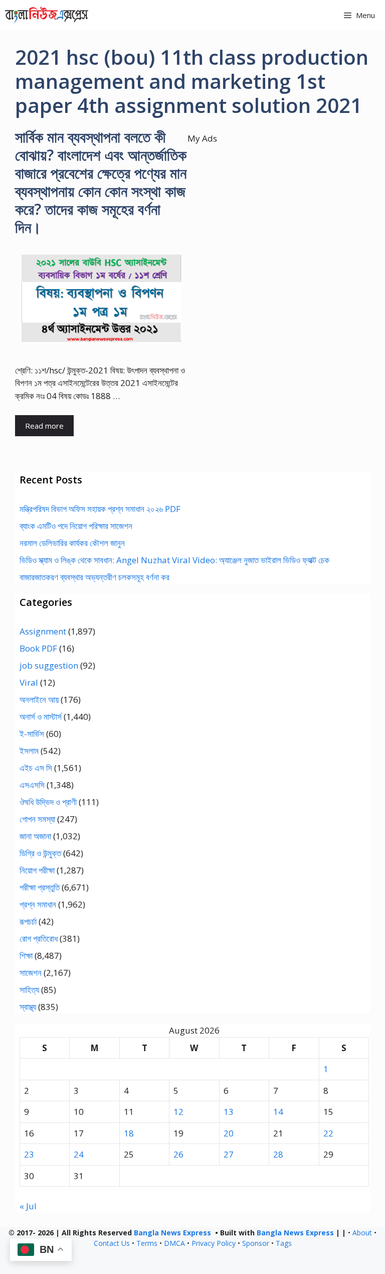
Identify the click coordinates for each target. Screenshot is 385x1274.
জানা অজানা (35, 836)
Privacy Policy (213, 1243)
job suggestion (49, 665)
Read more (44, 426)
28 (278, 1154)
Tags (284, 1243)
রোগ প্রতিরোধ (39, 938)
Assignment (43, 631)
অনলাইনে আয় (39, 699)
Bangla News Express (172, 1232)
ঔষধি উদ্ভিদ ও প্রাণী (48, 802)
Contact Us (112, 1243)
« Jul (28, 1206)
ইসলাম (29, 750)
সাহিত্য (29, 989)
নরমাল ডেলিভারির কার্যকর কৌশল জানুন (72, 543)
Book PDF (38, 648)
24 (79, 1154)
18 (129, 1133)
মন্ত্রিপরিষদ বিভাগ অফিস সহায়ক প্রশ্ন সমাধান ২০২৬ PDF (100, 509)
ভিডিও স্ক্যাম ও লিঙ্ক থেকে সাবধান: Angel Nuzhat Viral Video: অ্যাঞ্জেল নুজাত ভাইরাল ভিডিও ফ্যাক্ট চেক (174, 560)
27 (229, 1154)
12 (178, 1111)
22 (328, 1133)
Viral (29, 682)
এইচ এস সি (36, 768)
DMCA (174, 1243)
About (362, 1232)
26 (178, 1154)
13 (229, 1111)
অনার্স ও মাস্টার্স (41, 716)
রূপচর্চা (28, 921)
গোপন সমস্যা (37, 819)
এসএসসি (32, 785)
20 (229, 1133)
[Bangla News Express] (46, 15)
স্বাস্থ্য (28, 1006)
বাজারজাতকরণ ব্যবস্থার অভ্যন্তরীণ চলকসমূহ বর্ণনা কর (94, 577)
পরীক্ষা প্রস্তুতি (40, 887)
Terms (146, 1243)
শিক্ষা (26, 955)
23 (29, 1154)
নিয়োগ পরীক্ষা (37, 870)
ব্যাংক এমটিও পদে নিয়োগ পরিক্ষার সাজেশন (76, 526)
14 (278, 1111)
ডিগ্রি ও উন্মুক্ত (40, 853)
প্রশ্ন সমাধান (38, 904)
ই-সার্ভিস (32, 733)
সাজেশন (31, 972)
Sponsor (255, 1243)
